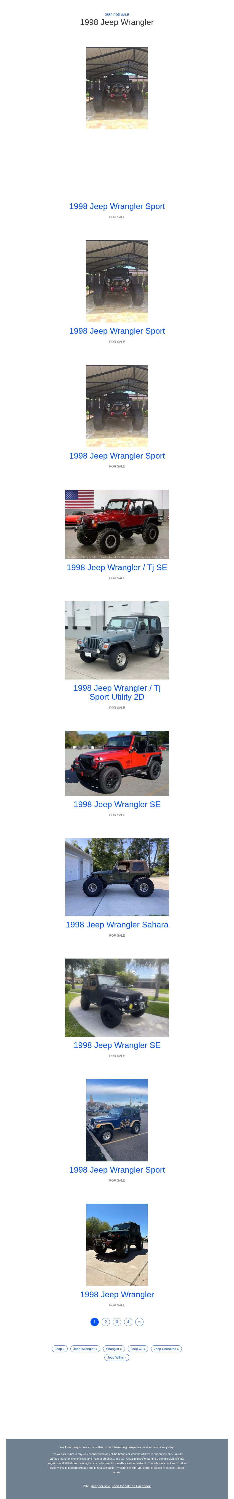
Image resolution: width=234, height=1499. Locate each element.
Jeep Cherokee (165, 1349)
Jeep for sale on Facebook (131, 1486)
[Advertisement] (117, 164)
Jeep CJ (137, 1349)
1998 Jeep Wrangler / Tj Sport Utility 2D (117, 692)
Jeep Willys (115, 1357)
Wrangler (112, 1349)
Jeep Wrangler (84, 1349)
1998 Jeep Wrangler (117, 1294)
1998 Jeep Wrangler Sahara (117, 924)
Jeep (58, 1349)
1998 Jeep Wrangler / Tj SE (117, 567)
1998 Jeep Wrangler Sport (117, 206)
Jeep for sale (117, 14)
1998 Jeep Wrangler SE (117, 804)
